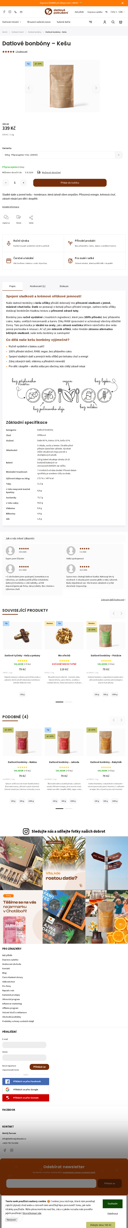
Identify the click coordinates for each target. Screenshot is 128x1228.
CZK (121, 12)
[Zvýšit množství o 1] (23, 182)
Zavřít (113, 227)
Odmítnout (112, 1213)
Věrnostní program (11, 999)
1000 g (114, 694)
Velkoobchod (8, 981)
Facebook (4, 12)
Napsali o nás (8, 990)
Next (96, 88)
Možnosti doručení (51, 172)
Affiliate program (10, 1008)
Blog (4, 973)
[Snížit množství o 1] (5, 182)
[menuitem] (13, 22)
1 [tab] (59, 808)
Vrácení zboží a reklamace (14, 1012)
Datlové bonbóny (45, 429)
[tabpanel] (22, 660)
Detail (22, 637)
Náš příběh (79, 12)
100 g (22, 694)
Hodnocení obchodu (11, 964)
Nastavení (11, 1220)
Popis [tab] (12, 286)
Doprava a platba (95, 12)
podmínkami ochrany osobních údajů (79, 1172)
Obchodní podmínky (11, 1017)
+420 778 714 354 (10, 1143)
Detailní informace (10, 207)
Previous (28, 88)
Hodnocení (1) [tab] (38, 286)
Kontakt (6, 968)
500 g (105, 694)
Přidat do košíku (70, 182)
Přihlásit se (39, 1066)
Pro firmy (6, 986)
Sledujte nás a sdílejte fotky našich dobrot (68, 831)
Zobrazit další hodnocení (112, 599)
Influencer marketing (12, 1003)
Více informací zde (31, 1213)
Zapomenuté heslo (10, 1069)
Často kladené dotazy (12, 977)
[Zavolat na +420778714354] (16, 12)
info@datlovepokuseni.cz (14, 1138)
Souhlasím (113, 1203)
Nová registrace (9, 1065)
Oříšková (41, 435)
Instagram (10, 12)
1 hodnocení (21, 52)
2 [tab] (68, 808)
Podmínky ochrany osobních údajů (18, 1021)
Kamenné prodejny (11, 995)
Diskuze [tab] (64, 286)
